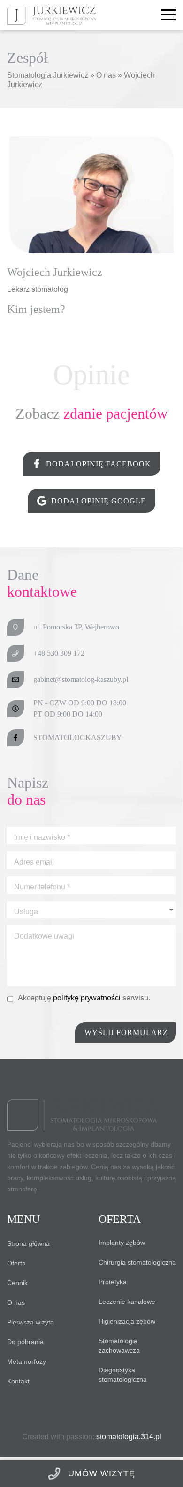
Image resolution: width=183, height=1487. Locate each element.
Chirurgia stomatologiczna (137, 1262)
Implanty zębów (122, 1242)
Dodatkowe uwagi (44, 936)
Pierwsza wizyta (30, 1322)
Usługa (26, 912)
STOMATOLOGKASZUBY (77, 737)
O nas (107, 75)
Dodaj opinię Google (98, 501)
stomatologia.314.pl (128, 1437)
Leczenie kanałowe (127, 1301)
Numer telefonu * (42, 887)
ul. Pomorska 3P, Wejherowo (76, 627)
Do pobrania (25, 1342)
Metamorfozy (26, 1361)
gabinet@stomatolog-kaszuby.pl (80, 679)
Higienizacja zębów (127, 1321)
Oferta (16, 1263)
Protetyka (113, 1282)
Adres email (34, 862)
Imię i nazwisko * (42, 837)
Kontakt (18, 1381)
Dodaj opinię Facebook (98, 464)
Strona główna (28, 1243)
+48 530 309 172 (58, 653)
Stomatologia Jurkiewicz (47, 75)
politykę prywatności (87, 998)
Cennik (17, 1283)
